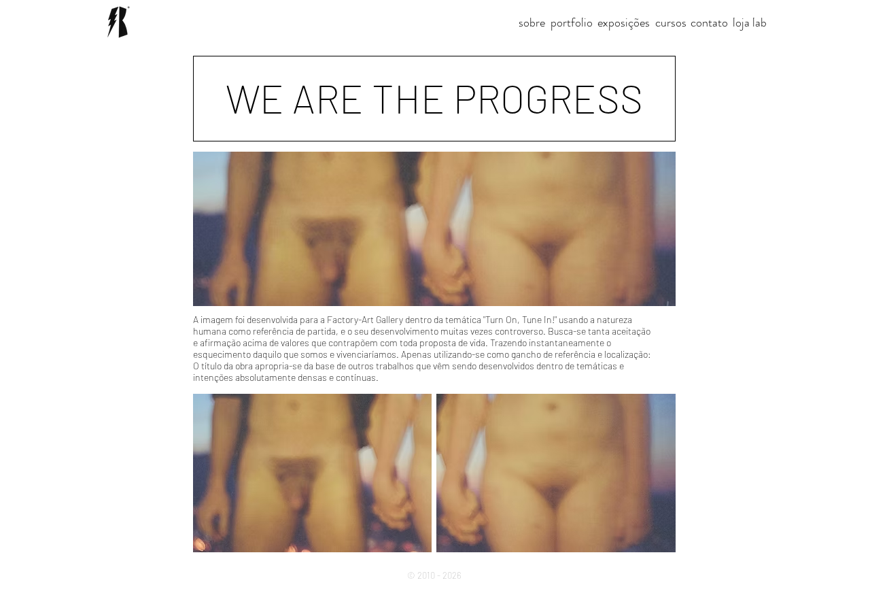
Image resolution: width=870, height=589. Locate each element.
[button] (434, 98)
